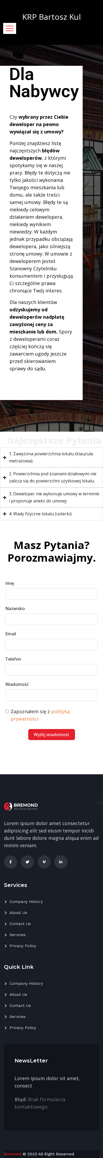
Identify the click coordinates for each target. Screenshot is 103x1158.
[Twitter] (27, 861)
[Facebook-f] (10, 861)
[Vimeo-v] (44, 861)
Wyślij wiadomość (51, 734)
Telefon (13, 659)
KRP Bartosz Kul (51, 16)
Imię (9, 583)
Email (10, 634)
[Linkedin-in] (60, 861)
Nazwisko (15, 608)
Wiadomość (17, 684)
